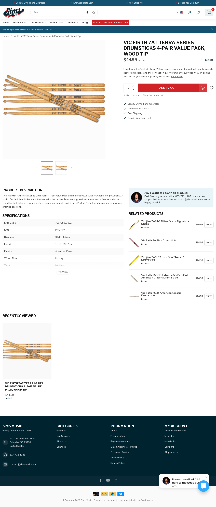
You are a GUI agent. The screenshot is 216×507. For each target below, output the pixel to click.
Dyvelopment (147, 500)
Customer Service (120, 452)
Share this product (152, 95)
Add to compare (131, 95)
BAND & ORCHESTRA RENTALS (110, 22)
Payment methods (120, 441)
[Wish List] (198, 12)
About (114, 430)
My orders (170, 436)
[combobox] (64, 12)
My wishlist (171, 441)
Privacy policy (118, 436)
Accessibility (117, 457)
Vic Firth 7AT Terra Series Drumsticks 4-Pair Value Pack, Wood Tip (47, 36)
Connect (71, 22)
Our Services (37, 22)
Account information (175, 430)
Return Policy (118, 463)
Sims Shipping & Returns (124, 446)
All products (171, 452)
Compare (169, 446)
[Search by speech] (87, 12)
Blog (85, 22)
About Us (55, 22)
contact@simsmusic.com (23, 464)
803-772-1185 (17, 454)
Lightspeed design (128, 500)
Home (6, 22)
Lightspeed (111, 500)
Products (18, 22)
